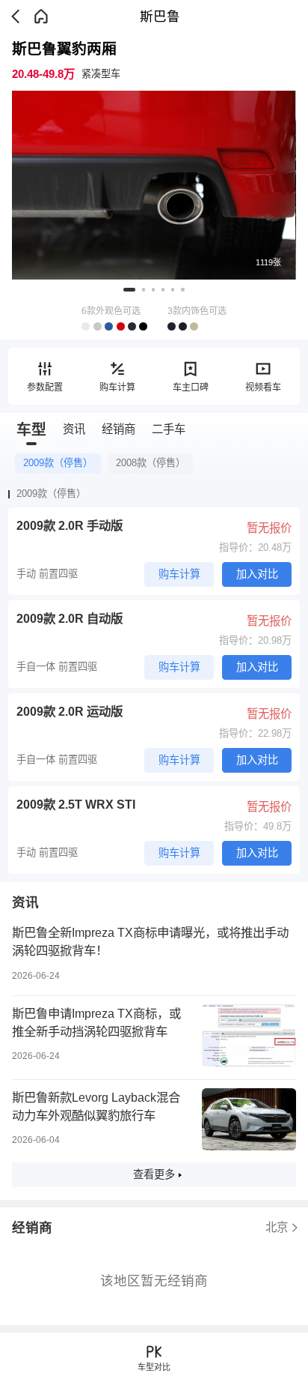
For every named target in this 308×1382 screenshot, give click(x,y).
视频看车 (263, 387)
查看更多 (154, 1174)
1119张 (268, 262)
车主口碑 (191, 387)
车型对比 (154, 1367)
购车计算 (117, 387)
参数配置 (45, 387)
